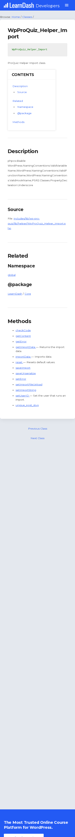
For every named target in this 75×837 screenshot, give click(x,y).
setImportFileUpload (29, 384)
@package (24, 113)
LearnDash (15, 293)
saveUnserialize (26, 373)
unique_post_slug (27, 405)
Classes (27, 16)
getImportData (26, 347)
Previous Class (37, 428)
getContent (23, 335)
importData (23, 356)
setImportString (26, 390)
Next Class (37, 438)
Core (28, 293)
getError (21, 341)
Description (20, 86)
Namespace (25, 106)
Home (16, 16)
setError (21, 378)
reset (19, 362)
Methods (18, 122)
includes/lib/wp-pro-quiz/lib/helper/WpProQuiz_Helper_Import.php (37, 223)
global (12, 274)
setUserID (23, 395)
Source (22, 92)
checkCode (23, 330)
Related (17, 100)
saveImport (23, 367)
